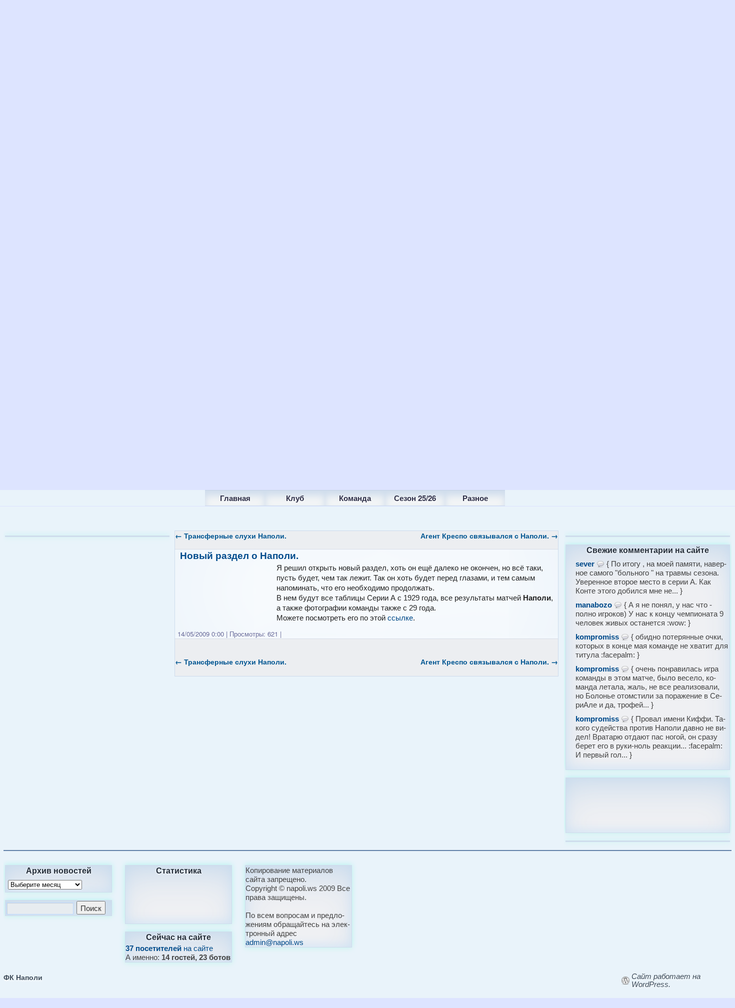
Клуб (295, 498)
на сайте (169, 948)
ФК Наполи (23, 977)
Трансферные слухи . (230, 535)
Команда (355, 498)
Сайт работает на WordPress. (666, 980)
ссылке (400, 618)
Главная (235, 498)
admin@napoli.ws (275, 942)
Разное (475, 498)
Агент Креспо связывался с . (489, 535)
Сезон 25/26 (415, 498)
